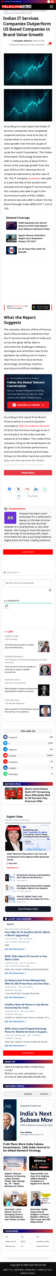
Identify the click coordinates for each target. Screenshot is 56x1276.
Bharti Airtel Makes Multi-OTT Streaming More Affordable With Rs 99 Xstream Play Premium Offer (37, 795)
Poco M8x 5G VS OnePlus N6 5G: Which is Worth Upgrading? (27, 934)
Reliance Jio (10, 1246)
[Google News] (32, 496)
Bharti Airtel (10, 1241)
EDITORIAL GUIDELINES (25, 1269)
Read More (28, 472)
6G (6, 1236)
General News (42, 1246)
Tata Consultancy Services (34, 426)
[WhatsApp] (45, 489)
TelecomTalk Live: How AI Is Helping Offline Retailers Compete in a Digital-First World (39, 1178)
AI (22, 1246)
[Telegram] (19, 496)
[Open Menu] (51, 6)
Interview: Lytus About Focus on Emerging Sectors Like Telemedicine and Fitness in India (15, 1214)
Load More (28, 551)
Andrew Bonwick (14, 656)
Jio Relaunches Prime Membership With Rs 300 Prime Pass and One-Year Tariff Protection (27, 982)
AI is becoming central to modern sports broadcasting (19, 646)
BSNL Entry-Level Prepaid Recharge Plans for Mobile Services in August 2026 (25, 1030)
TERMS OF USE (44, 1269)
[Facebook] (10, 489)
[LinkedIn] (36, 489)
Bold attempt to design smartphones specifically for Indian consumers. (21, 690)
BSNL (23, 1241)
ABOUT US (8, 1269)
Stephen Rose (12, 700)
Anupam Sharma (23, 40)
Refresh (10, 924)
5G (22, 1236)
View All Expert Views (28, 909)
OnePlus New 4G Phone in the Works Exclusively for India (26, 1006)
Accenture (34, 178)
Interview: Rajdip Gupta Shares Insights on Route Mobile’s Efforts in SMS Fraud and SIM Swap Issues (40, 1215)
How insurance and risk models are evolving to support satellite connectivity (20, 669)
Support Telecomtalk (12, 2)
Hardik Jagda (12, 636)
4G (37, 1236)
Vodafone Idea (42, 1241)
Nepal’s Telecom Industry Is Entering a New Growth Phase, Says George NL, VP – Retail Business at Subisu (15, 1180)
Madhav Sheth (12, 679)
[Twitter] (18, 489)
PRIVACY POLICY (28, 1273)
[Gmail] (27, 489)
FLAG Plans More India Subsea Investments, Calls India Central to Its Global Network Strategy (26, 1147)
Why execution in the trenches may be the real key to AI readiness (22, 710)
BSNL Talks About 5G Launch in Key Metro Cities (26, 958)
